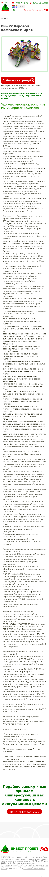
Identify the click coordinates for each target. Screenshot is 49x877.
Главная (4, 18)
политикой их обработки (34, 869)
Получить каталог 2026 (24, 811)
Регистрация (37, 10)
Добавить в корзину (16, 80)
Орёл (5, 2)
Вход (29, 10)
